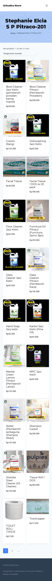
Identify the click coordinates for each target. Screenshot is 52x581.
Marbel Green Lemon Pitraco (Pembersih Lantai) (13, 379)
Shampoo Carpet (36, 428)
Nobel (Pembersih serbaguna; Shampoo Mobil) (13, 432)
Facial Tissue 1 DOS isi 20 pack (37, 184)
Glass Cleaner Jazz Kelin (13, 277)
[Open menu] (46, 6)
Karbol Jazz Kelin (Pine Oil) (36, 329)
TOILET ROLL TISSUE (10, 528)
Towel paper (37, 518)
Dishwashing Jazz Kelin (38, 143)
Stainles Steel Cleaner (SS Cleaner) (13, 482)
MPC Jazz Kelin (35, 373)
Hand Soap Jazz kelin (13, 328)
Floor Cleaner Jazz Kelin (14, 228)
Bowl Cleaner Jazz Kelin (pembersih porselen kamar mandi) (14, 94)
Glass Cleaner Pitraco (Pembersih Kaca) (37, 280)
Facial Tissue (14, 181)
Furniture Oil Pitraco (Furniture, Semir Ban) (38, 231)
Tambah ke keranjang (14, 111)
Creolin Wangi (10, 143)
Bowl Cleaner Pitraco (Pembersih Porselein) (38, 91)
